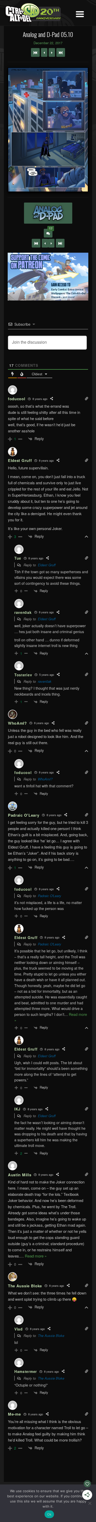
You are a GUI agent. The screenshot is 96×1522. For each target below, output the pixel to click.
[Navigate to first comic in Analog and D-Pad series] (35, 52)
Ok (49, 1514)
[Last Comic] (60, 243)
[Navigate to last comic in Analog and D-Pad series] (60, 52)
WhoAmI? (45, 779)
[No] (89, 1503)
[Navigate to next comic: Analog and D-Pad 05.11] (52, 52)
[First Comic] (36, 243)
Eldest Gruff (47, 564)
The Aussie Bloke (51, 1335)
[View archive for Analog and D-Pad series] (48, 213)
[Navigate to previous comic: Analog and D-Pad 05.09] (44, 52)
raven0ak (44, 681)
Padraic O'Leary (49, 895)
